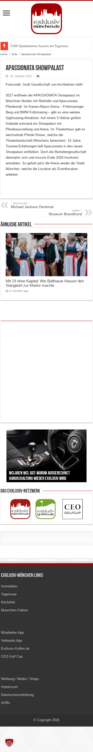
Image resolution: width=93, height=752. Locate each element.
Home (4, 54)
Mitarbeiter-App (12, 632)
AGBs (5, 703)
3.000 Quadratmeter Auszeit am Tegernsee (39, 46)
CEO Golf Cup (11, 656)
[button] (9, 742)
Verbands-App (11, 640)
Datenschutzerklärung (17, 695)
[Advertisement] (46, 372)
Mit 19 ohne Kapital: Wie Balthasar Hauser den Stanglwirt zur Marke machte (45, 283)
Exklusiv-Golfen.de (15, 648)
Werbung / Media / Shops (20, 679)
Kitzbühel (8, 602)
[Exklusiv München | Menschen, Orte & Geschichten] (46, 18)
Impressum (9, 687)
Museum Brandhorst (65, 212)
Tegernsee (9, 594)
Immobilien (9, 586)
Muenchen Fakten (14, 610)
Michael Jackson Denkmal (32, 205)
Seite (14, 54)
